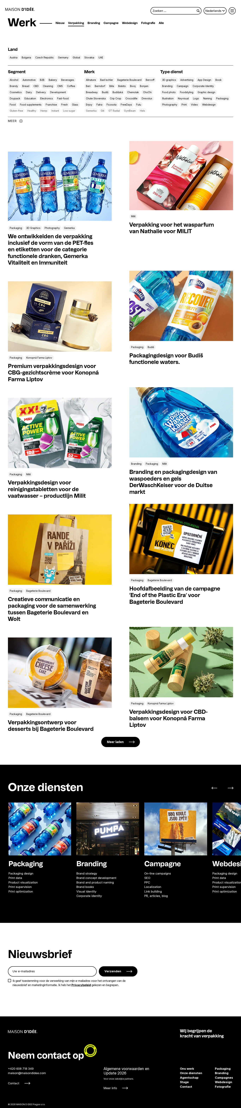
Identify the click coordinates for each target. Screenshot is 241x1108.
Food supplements (30, 104)
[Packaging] (39, 828)
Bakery (53, 79)
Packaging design (20, 873)
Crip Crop (115, 98)
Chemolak (133, 92)
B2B (42, 79)
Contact (13, 1083)
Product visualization (23, 882)
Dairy (29, 92)
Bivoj (133, 86)
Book (218, 79)
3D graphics (169, 79)
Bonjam (144, 86)
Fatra (99, 104)
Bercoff (150, 79)
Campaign (182, 86)
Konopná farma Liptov (39, 357)
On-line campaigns (157, 873)
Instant (55, 110)
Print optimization (20, 891)
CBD (36, 86)
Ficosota (111, 104)
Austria (13, 57)
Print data (15, 878)
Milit (133, 216)
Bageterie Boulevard (129, 79)
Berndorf (100, 86)
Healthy (31, 110)
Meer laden (115, 742)
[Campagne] (175, 828)
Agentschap (189, 1077)
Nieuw (60, 23)
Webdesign (130, 23)
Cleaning (48, 86)
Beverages (67, 79)
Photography (169, 104)
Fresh (64, 104)
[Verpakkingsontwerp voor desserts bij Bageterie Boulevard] (60, 672)
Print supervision (20, 887)
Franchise (51, 104)
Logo (196, 98)
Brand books (85, 887)
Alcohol (14, 79)
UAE (100, 57)
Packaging (222, 98)
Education (30, 98)
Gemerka (91, 110)
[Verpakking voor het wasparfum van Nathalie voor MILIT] (181, 175)
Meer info (110, 1088)
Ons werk (187, 1068)
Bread (25, 86)
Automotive (29, 79)
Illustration (168, 98)
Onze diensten (191, 1073)
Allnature (91, 79)
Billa (111, 86)
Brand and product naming (95, 882)
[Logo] (20, 9)
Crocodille (131, 98)
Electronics (46, 98)
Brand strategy (86, 873)
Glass (75, 104)
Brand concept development (96, 878)
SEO (147, 878)
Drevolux (147, 98)
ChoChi (147, 92)
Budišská (118, 92)
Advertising (186, 79)
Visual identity (86, 891)
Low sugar (69, 110)
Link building (153, 891)
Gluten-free (16, 110)
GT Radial (114, 110)
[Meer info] (126, 1078)
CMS (60, 86)
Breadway (92, 92)
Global (76, 57)
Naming (207, 98)
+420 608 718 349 (21, 1068)
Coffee (71, 86)
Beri (88, 86)
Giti (102, 110)
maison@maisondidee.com (27, 1073)
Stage (184, 1082)
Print (184, 104)
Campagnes (218, 1077)
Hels (142, 110)
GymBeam (130, 110)
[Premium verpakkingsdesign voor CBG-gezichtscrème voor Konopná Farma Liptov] (60, 316)
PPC (147, 882)
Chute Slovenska (96, 98)
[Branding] (107, 828)
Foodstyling (186, 92)
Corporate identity (89, 896)
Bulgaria (26, 57)
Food (13, 104)
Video (194, 104)
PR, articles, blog (156, 896)
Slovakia (89, 57)
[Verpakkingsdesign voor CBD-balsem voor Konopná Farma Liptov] (181, 662)
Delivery (41, 92)
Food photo (169, 92)
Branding (94, 23)
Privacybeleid (81, 985)
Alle (161, 23)
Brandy (14, 86)
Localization (152, 887)
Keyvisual (183, 98)
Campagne (111, 23)
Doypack (15, 98)
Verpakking (76, 23)
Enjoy (89, 104)
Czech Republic (44, 57)
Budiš (105, 92)
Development (58, 92)
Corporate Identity (203, 86)
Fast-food (63, 98)
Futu (138, 104)
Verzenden (112, 971)
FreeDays (126, 104)
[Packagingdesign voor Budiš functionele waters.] (181, 306)
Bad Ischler (106, 79)
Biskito (122, 86)
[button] (216, 788)
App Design (204, 79)
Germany (63, 57)
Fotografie (148, 23)
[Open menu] (232, 10)
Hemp (43, 110)
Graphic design (206, 92)
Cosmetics (16, 92)
